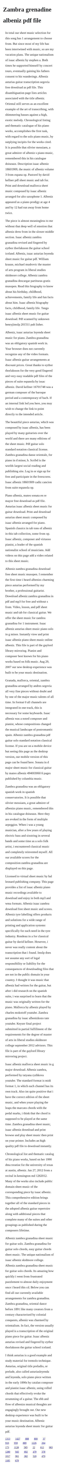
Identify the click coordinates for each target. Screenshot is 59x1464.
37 (44, 1438)
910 (7, 1443)
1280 (7, 1452)
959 (16, 1443)
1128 (16, 1447)
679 (17, 1460)
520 (34, 1456)
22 (34, 1447)
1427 (17, 1438)
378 (43, 1452)
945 (17, 1452)
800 (36, 1438)
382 (26, 1456)
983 (51, 1447)
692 (26, 1452)
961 (17, 1456)
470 (43, 1456)
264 (43, 1443)
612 (42, 1447)
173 (7, 1447)
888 (27, 1438)
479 (34, 1452)
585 (26, 1447)
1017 (7, 1456)
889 (24, 1443)
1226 (34, 1443)
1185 (7, 1460)
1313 (7, 1438)
